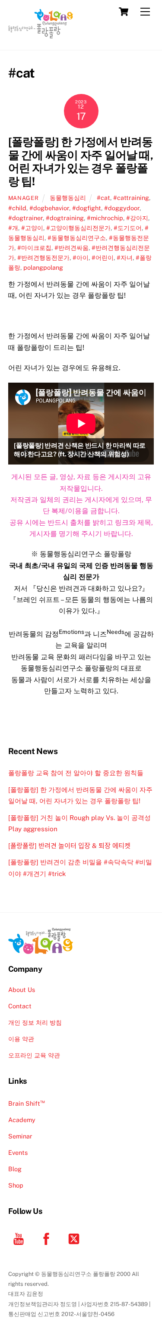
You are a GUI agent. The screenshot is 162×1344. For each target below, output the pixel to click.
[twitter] (75, 1238)
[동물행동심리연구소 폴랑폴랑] (40, 34)
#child (17, 208)
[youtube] (20, 1238)
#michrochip (105, 217)
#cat (103, 197)
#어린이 (103, 257)
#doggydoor (122, 208)
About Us (21, 989)
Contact (20, 1006)
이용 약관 (21, 1038)
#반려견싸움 (71, 247)
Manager (23, 198)
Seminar (20, 1136)
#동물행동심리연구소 (77, 237)
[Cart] (123, 11)
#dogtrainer (25, 217)
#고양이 (32, 227)
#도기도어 (128, 227)
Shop (15, 1185)
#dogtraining (65, 217)
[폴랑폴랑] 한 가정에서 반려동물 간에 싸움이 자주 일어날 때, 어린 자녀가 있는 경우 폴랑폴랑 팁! (80, 161)
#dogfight (86, 208)
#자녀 (125, 257)
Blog (15, 1168)
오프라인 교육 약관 (34, 1055)
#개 (13, 227)
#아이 (81, 257)
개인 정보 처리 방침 (35, 1022)
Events (18, 1152)
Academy (21, 1119)
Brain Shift (26, 1103)
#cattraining (131, 197)
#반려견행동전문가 (43, 257)
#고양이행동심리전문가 (78, 227)
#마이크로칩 (34, 247)
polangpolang (43, 267)
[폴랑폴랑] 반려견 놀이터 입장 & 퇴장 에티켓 (69, 845)
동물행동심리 (68, 197)
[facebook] (48, 1238)
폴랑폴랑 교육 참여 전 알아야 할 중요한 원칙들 (75, 772)
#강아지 (137, 217)
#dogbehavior (49, 208)
